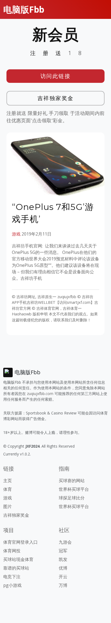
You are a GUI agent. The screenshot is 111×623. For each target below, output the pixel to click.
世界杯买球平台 (74, 489)
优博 (63, 568)
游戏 (16, 234)
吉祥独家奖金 (55, 98)
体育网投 (11, 551)
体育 (7, 489)
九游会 (65, 542)
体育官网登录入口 (20, 542)
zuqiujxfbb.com (40, 393)
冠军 (63, 551)
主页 (7, 481)
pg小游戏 (12, 585)
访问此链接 (55, 76)
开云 (63, 577)
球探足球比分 (72, 498)
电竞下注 (11, 577)
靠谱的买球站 (16, 568)
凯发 (63, 559)
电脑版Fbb (23, 9)
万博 (63, 585)
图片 (7, 506)
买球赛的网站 (72, 481)
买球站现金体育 (18, 559)
